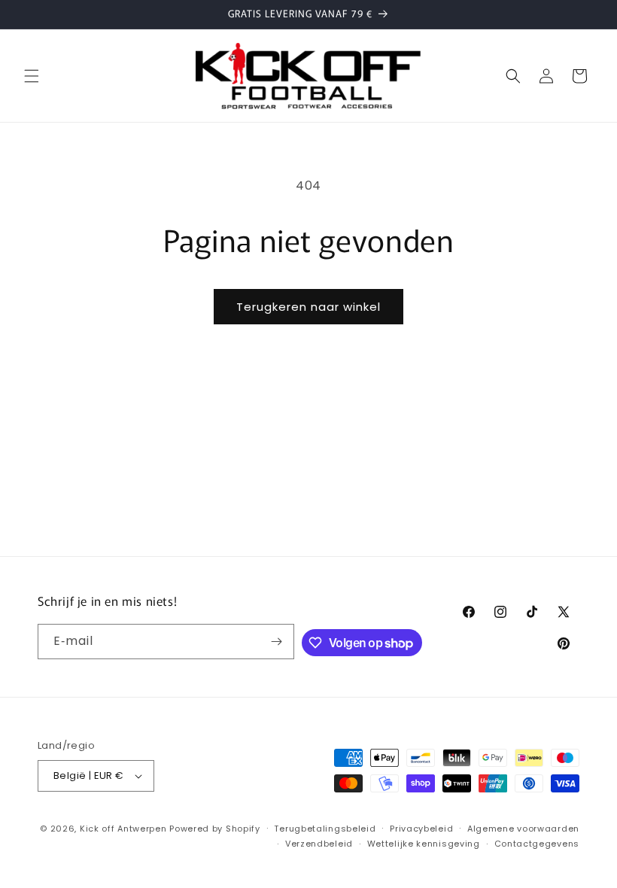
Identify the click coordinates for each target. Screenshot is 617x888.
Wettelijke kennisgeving (423, 844)
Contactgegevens (537, 844)
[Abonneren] (276, 641)
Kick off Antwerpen (123, 829)
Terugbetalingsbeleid (324, 829)
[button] (31, 76)
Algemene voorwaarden (523, 829)
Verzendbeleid (319, 844)
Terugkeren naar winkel (308, 307)
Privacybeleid (421, 829)
